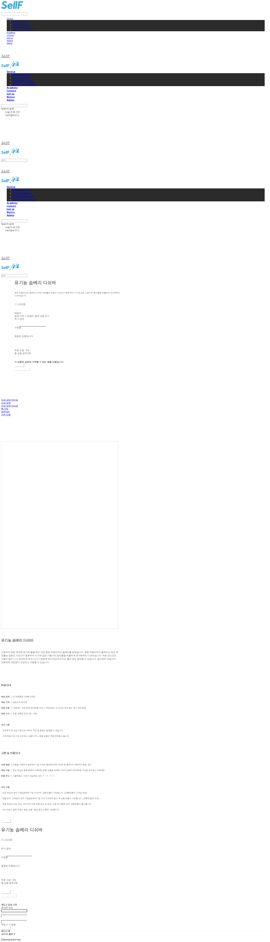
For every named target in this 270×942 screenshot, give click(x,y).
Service (10, 18)
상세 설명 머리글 (9, 400)
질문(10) (5, 412)
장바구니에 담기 (9, 895)
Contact (10, 35)
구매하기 (6, 821)
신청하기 (6, 928)
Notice (10, 40)
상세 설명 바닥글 (9, 406)
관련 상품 (6, 415)
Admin (10, 43)
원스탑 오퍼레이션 (20, 24)
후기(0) (4, 409)
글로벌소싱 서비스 (20, 21)
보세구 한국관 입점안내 (22, 29)
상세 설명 (6, 403)
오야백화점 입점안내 (21, 27)
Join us (10, 38)
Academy (11, 32)
